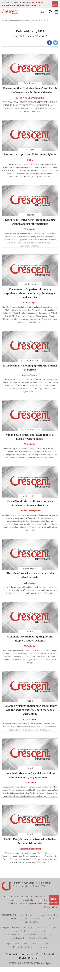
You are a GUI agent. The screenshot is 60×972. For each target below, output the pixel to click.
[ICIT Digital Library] (54, 3)
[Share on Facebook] (49, 42)
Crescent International (30, 848)
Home (21, 915)
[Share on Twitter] (55, 42)
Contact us (50, 918)
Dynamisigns (44, 963)
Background (18, 938)
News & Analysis (21, 931)
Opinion (54, 927)
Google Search (31, 922)
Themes (43, 947)
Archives (32, 915)
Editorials (42, 927)
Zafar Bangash (30, 302)
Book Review (30, 934)
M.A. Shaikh (30, 229)
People (31, 947)
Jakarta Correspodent (30, 510)
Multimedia (18, 947)
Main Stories (27, 927)
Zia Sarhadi (30, 782)
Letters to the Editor (38, 938)
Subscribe (11, 918)
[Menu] (56, 12)
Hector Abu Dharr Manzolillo (30, 97)
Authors (54, 915)
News (43, 915)
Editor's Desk (47, 934)
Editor (30, 159)
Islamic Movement (11, 934)
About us (37, 918)
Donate (24, 918)
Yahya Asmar (30, 582)
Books (36, 943)
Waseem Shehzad (30, 374)
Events (46, 943)
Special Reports (40, 931)
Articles (24, 943)
